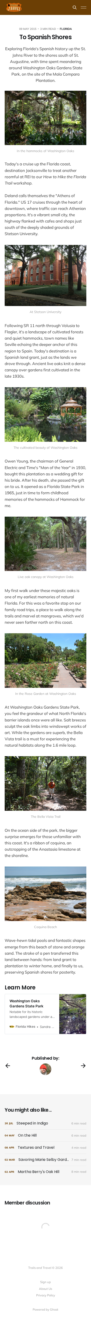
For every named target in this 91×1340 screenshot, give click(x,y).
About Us (45, 1289)
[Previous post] (8, 1065)
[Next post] (83, 1065)
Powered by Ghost (45, 1309)
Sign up (45, 1282)
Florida (66, 29)
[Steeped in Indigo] (45, 1123)
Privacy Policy (45, 1295)
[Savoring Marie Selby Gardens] (45, 1160)
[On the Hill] (45, 1136)
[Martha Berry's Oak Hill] (45, 1172)
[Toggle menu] (83, 7)
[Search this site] (74, 7)
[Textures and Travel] (45, 1148)
